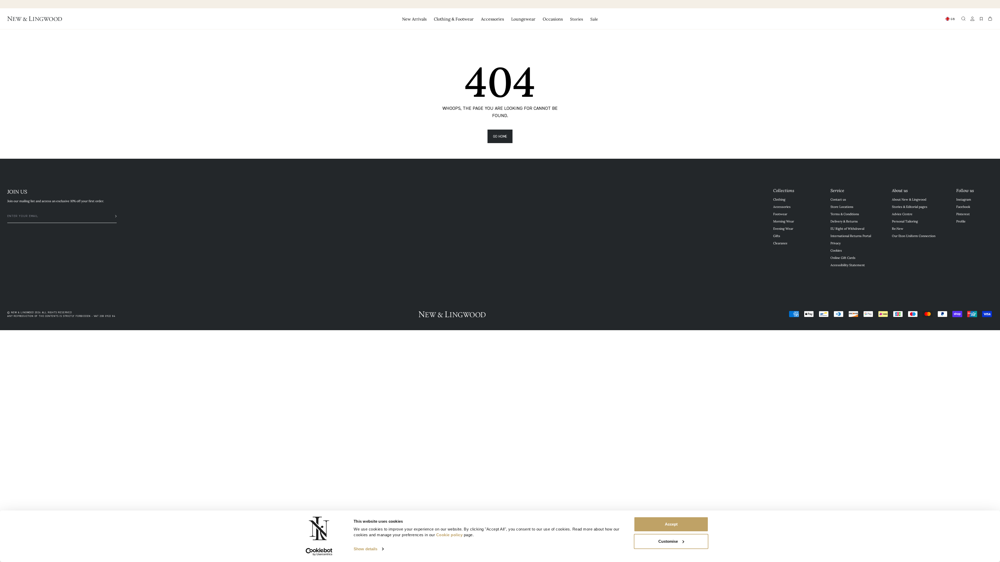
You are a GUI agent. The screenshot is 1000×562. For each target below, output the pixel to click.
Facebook (963, 207)
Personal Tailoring (905, 221)
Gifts (776, 236)
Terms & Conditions (844, 214)
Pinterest (963, 214)
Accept (671, 524)
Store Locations (841, 207)
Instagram (963, 199)
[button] (963, 18)
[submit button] (113, 216)
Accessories (782, 207)
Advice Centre (902, 214)
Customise (668, 541)
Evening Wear (783, 228)
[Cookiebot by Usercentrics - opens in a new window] (319, 552)
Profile (961, 221)
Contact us (838, 199)
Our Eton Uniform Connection (913, 236)
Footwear (780, 214)
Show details (365, 549)
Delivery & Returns (844, 221)
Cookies (836, 250)
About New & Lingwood (909, 199)
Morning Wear (783, 221)
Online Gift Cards (842, 258)
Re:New (897, 228)
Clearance (780, 243)
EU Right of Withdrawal (847, 228)
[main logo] (34, 19)
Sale (594, 19)
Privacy (835, 243)
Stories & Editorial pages (909, 207)
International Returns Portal (850, 236)
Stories (576, 19)
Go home (500, 136)
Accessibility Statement (847, 265)
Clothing (779, 199)
